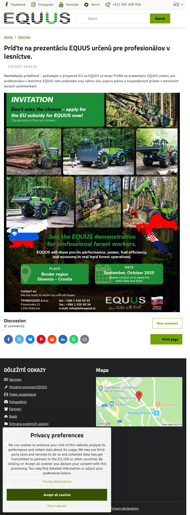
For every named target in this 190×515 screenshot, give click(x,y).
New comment (167, 323)
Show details (57, 506)
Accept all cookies (57, 495)
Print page (169, 339)
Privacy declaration (124, 508)
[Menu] (180, 18)
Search (160, 18)
